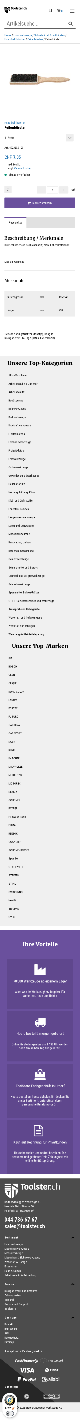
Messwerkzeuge (13, 1253)
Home (7, 35)
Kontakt (8, 1324)
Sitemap (9, 1342)
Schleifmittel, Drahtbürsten (49, 35)
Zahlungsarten (12, 1295)
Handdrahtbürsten (14, 39)
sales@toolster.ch (24, 1226)
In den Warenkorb (41, 203)
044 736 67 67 (20, 1220)
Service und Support (16, 1304)
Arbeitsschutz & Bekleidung (20, 1275)
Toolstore (10, 1308)
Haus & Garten (12, 1271)
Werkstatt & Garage (15, 1262)
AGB (7, 1333)
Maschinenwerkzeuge (16, 1248)
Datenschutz (11, 1337)
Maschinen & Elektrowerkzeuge (22, 1257)
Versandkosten (22, 168)
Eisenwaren (10, 1266)
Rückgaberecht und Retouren (20, 1291)
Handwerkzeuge (23, 35)
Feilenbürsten (35, 39)
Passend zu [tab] (15, 222)
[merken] (8, 189)
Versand (9, 1299)
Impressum (10, 1328)
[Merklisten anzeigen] (50, 11)
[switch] (10, 1413)
